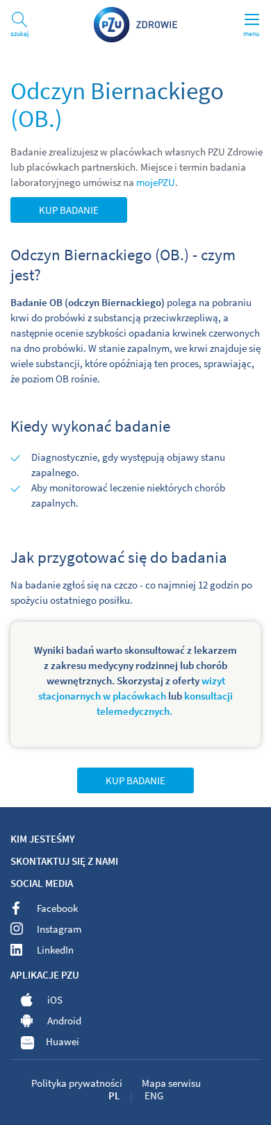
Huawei (62, 1041)
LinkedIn (55, 949)
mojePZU (155, 182)
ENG (154, 1095)
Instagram (59, 929)
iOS (55, 999)
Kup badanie (69, 210)
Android (64, 1020)
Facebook (57, 908)
